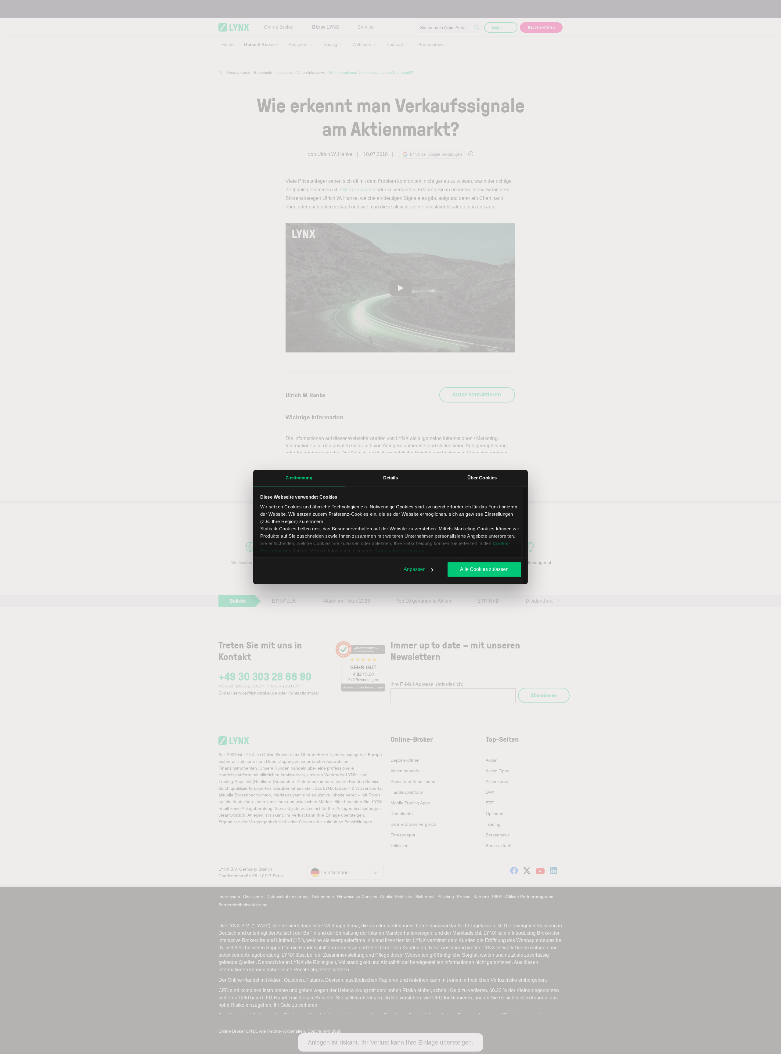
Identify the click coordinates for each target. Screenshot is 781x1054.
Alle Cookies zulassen (484, 569)
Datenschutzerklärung (399, 550)
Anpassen (415, 569)
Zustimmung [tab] (299, 477)
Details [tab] (390, 477)
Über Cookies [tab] (482, 477)
